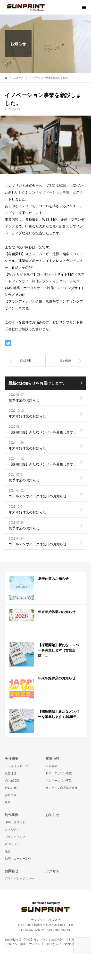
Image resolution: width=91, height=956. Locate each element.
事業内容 (52, 758)
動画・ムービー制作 (18, 858)
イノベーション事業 (59, 780)
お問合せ (11, 871)
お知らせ (52, 814)
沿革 (8, 802)
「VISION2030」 (56, 185)
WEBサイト (12, 844)
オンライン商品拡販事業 (62, 788)
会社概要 (11, 758)
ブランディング (15, 837)
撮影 (8, 851)
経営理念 (11, 773)
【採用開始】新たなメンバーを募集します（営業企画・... (58, 650)
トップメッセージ (16, 766)
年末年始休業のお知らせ (56, 611)
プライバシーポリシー (19, 878)
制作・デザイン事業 (59, 773)
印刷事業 (51, 766)
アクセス (52, 871)
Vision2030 (12, 780)
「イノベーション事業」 (54, 192)
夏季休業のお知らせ (53, 578)
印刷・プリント (15, 822)
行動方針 (11, 788)
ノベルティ (12, 829)
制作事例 (11, 814)
